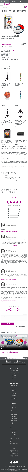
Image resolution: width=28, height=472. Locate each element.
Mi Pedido (14, 393)
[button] (26, 7)
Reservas (14, 390)
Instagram (15, 409)
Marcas (14, 378)
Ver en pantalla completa (21, 335)
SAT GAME (14, 375)
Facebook (15, 412)
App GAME (14, 373)
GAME (7, 4)
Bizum (15, 432)
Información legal (14, 451)
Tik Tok (15, 416)
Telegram (15, 418)
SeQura (15, 436)
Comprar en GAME (14, 387)
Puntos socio (15, 441)
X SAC (14, 407)
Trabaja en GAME (14, 368)
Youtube (15, 414)
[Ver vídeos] (18, 36)
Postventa (14, 395)
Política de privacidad (14, 453)
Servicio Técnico (14, 398)
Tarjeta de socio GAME (14, 372)
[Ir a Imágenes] (15, 36)
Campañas (14, 377)
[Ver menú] (1, 4)
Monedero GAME (15, 438)
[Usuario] (23, 4)
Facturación (14, 397)
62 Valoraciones (14, 59)
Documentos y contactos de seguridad (9, 352)
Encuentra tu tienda (14, 370)
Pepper (15, 434)
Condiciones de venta (14, 450)
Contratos (14, 456)
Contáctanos (14, 385)
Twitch (14, 422)
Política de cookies (14, 455)
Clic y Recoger (14, 388)
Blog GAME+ (15, 420)
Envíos (14, 392)
